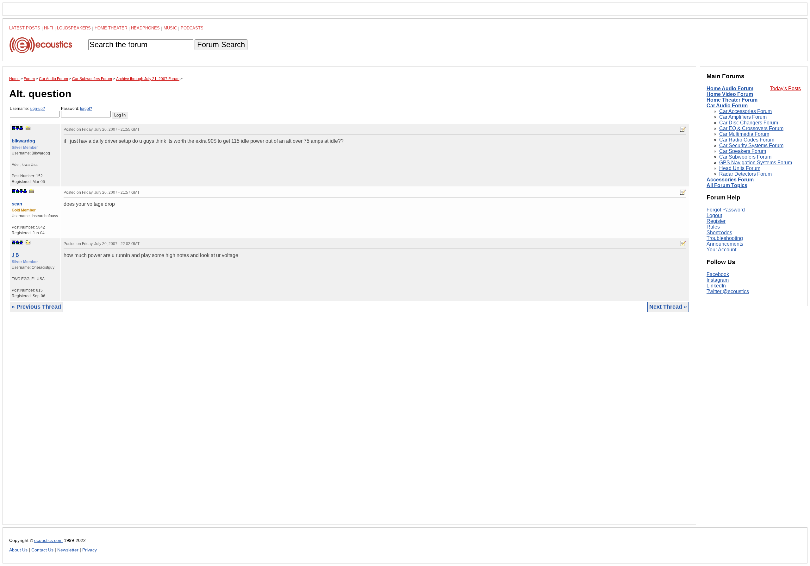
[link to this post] (28, 128)
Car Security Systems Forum (751, 145)
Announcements (725, 244)
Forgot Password (726, 209)
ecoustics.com (48, 540)
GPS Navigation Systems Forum (755, 162)
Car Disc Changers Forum (748, 122)
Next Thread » (668, 307)
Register (716, 221)
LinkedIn (716, 285)
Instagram (718, 280)
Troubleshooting (725, 238)
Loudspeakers (74, 28)
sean (17, 203)
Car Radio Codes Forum (746, 139)
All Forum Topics (727, 185)
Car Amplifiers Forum (743, 117)
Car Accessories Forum (745, 111)
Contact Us (42, 550)
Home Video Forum (730, 94)
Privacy (89, 550)
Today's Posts (785, 88)
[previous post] (17, 191)
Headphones (145, 28)
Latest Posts (24, 28)
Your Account (721, 249)
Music (170, 28)
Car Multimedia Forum (744, 134)
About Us (18, 550)
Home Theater (111, 28)
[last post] (21, 128)
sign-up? (37, 108)
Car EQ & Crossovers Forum (751, 128)
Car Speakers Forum (742, 151)
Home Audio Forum (730, 88)
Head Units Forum (739, 168)
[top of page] (14, 128)
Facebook (718, 274)
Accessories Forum (730, 179)
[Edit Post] (683, 129)
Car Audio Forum (727, 105)
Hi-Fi (48, 28)
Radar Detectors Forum (745, 174)
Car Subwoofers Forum (745, 157)
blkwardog (23, 140)
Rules (713, 227)
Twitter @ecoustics (728, 291)
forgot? (86, 108)
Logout (714, 215)
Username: (27, 108)
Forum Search (221, 44)
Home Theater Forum (732, 100)
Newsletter (67, 550)
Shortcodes (719, 232)
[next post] (17, 128)
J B (15, 255)
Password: (76, 108)
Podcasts (192, 28)
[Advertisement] (199, 423)
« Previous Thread (36, 307)
